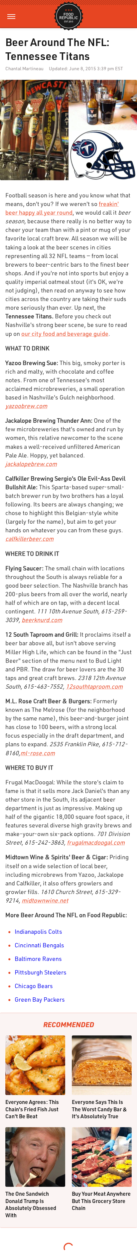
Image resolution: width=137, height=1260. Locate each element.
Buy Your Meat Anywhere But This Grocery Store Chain (101, 1200)
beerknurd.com (42, 619)
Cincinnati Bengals (39, 945)
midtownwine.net (45, 900)
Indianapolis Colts (38, 931)
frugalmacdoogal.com (96, 842)
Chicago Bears (34, 985)
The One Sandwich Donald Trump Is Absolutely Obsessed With (30, 1204)
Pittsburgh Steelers (41, 972)
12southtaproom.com (94, 686)
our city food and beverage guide (64, 333)
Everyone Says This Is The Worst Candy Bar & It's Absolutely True (99, 1109)
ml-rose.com (37, 753)
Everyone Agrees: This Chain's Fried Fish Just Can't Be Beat (32, 1109)
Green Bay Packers (40, 999)
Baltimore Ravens (38, 958)
